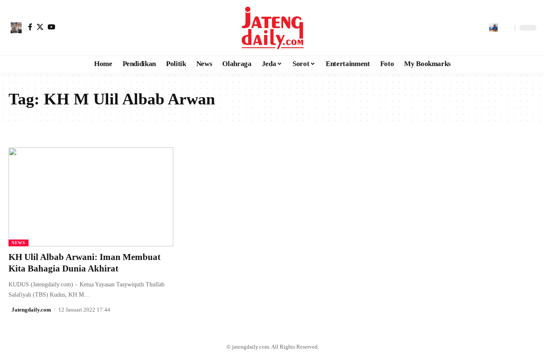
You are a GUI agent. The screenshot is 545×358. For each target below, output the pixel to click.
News (18, 242)
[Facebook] (30, 26)
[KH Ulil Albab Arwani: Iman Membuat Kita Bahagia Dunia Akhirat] (91, 196)
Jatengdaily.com (31, 309)
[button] (16, 27)
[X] (40, 26)
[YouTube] (51, 26)
